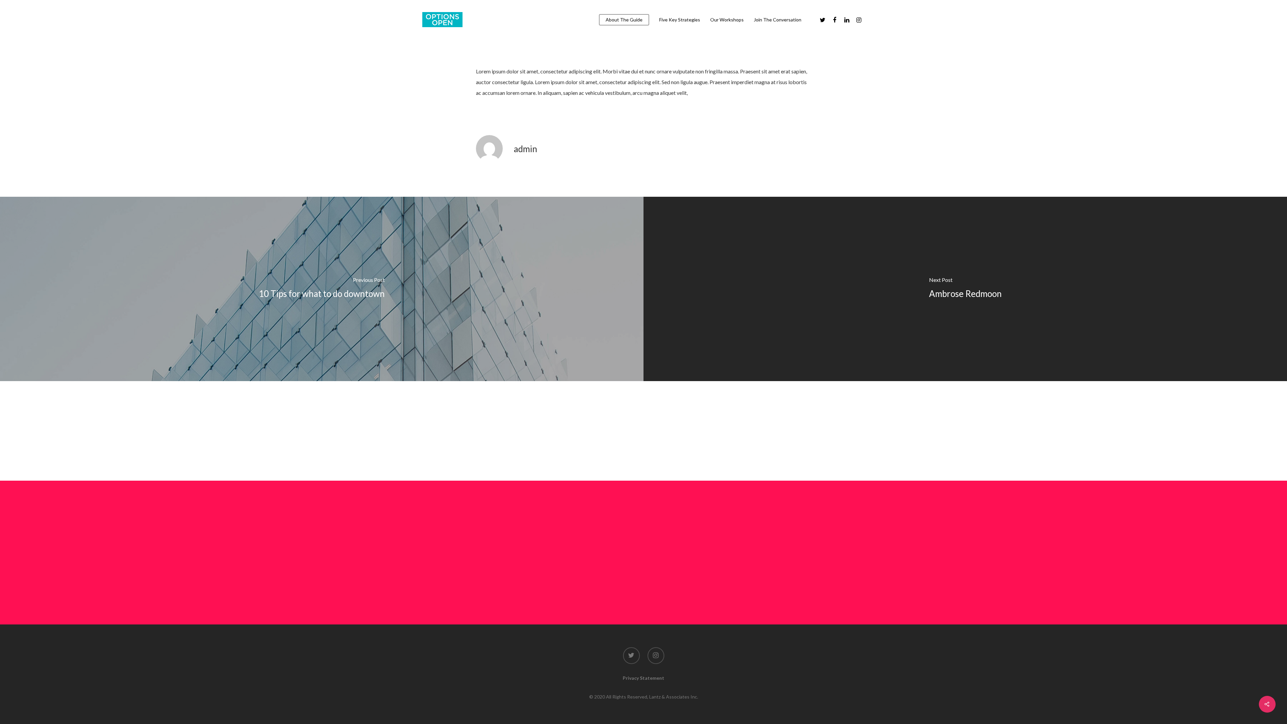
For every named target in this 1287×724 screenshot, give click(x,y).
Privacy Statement (643, 678)
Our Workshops (727, 19)
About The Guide (624, 19)
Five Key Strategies (679, 19)
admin (525, 148)
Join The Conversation (777, 19)
